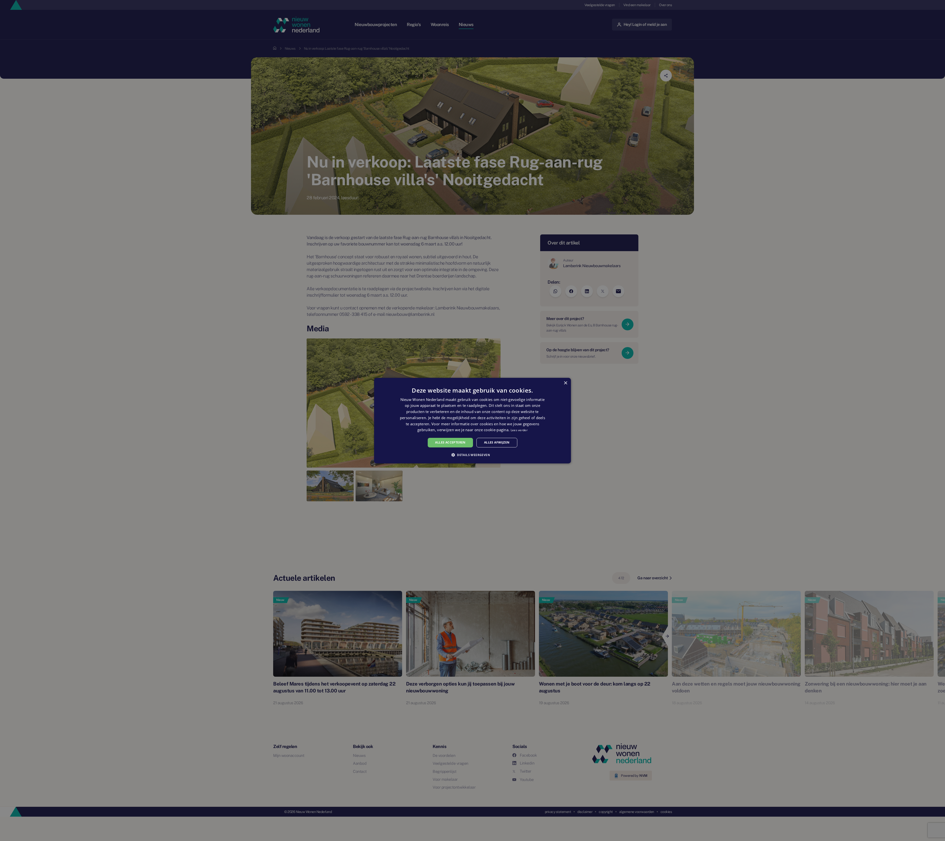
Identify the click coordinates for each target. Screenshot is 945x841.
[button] (472, 454)
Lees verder (519, 430)
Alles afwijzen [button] (497, 442)
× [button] (565, 383)
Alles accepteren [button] (450, 442)
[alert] (472, 420)
